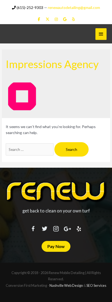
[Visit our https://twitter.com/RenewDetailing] (44, 227)
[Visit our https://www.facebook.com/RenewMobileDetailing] (33, 228)
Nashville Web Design (66, 285)
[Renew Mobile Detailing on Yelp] (73, 19)
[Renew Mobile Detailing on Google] (65, 19)
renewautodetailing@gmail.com (74, 7)
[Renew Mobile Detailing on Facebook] (39, 19)
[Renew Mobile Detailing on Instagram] (56, 19)
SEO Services (96, 285)
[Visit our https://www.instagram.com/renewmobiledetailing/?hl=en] (56, 228)
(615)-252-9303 (29, 7)
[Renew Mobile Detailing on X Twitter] (47, 19)
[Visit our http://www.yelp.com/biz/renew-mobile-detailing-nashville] (78, 228)
